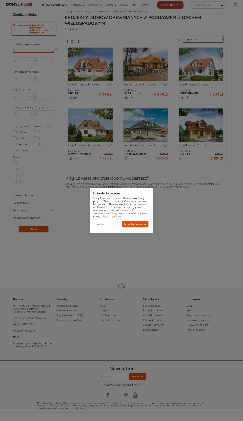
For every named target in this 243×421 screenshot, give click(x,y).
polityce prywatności (111, 216)
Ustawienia (100, 224)
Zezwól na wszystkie (135, 224)
